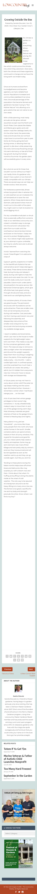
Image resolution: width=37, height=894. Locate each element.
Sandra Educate (19, 23)
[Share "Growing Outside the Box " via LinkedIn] (26, 656)
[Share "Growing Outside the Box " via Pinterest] (22, 656)
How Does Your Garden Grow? (20, 26)
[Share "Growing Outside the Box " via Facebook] (7, 656)
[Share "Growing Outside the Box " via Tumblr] (18, 656)
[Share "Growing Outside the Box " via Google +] (15, 656)
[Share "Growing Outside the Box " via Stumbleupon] (15, 660)
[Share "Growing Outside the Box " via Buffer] (30, 656)
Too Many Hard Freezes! (17, 768)
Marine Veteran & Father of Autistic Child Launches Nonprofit (18, 758)
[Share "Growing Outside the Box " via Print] (22, 660)
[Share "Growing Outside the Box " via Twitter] (11, 656)
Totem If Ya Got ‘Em (15, 748)
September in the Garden (18, 775)
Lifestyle (17, 28)
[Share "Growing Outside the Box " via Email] (18, 660)
